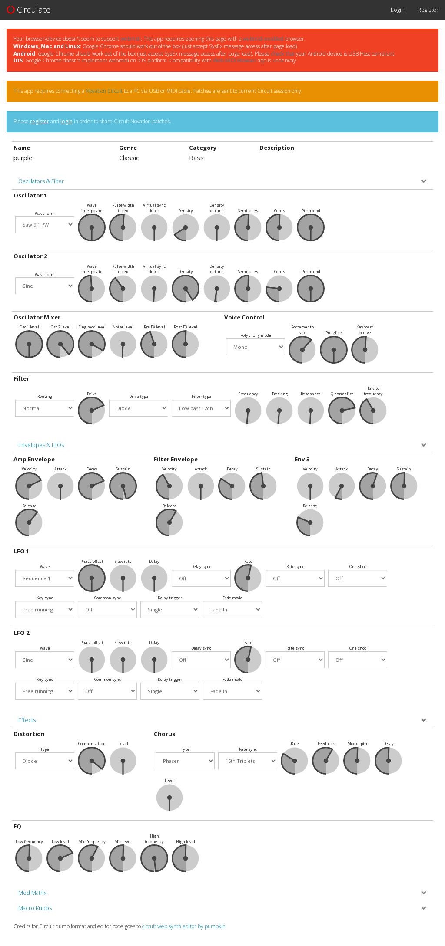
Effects (27, 720)
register (39, 121)
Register (428, 9)
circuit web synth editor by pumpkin (184, 926)
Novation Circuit (104, 91)
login (66, 121)
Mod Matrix (32, 893)
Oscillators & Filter (41, 181)
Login (398, 9)
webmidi (130, 39)
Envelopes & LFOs (41, 445)
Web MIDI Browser (234, 60)
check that (283, 53)
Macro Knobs (35, 908)
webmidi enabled (263, 39)
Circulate (32, 9)
